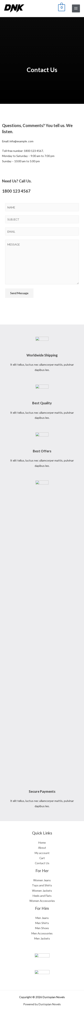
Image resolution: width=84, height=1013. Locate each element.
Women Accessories (42, 900)
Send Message (19, 293)
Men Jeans (42, 918)
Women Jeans (42, 880)
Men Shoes (42, 928)
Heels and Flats (42, 895)
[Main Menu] (76, 8)
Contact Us (42, 863)
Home (42, 842)
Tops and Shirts (42, 885)
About (42, 847)
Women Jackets (42, 890)
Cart (42, 858)
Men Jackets (42, 938)
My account (42, 853)
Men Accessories (42, 933)
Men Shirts (42, 923)
